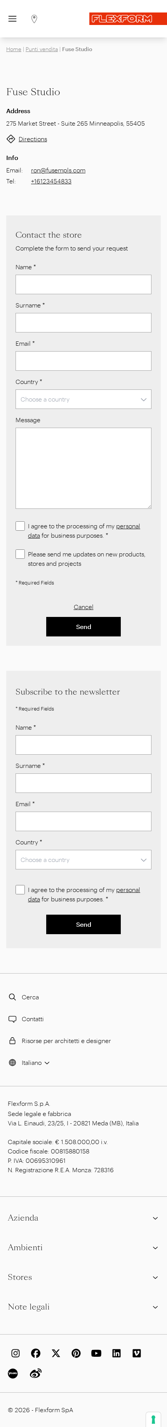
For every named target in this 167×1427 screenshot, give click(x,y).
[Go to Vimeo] (135, 1353)
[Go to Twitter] (54, 1353)
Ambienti (25, 1247)
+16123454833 (51, 181)
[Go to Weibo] (34, 1373)
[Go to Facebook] (34, 1353)
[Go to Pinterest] (74, 1353)
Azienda (23, 1218)
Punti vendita (42, 49)
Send (83, 626)
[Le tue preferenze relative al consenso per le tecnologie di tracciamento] (153, 1419)
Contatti (33, 1018)
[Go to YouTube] (95, 1353)
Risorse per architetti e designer (66, 1040)
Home (13, 49)
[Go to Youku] (14, 1373)
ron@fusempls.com (58, 170)
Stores (20, 1277)
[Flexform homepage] (128, 18)
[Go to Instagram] (14, 1353)
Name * (26, 266)
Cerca (30, 996)
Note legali (29, 1307)
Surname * (30, 305)
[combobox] (83, 399)
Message (28, 419)
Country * (29, 381)
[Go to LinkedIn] (115, 1353)
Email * (25, 343)
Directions (33, 138)
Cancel (84, 606)
